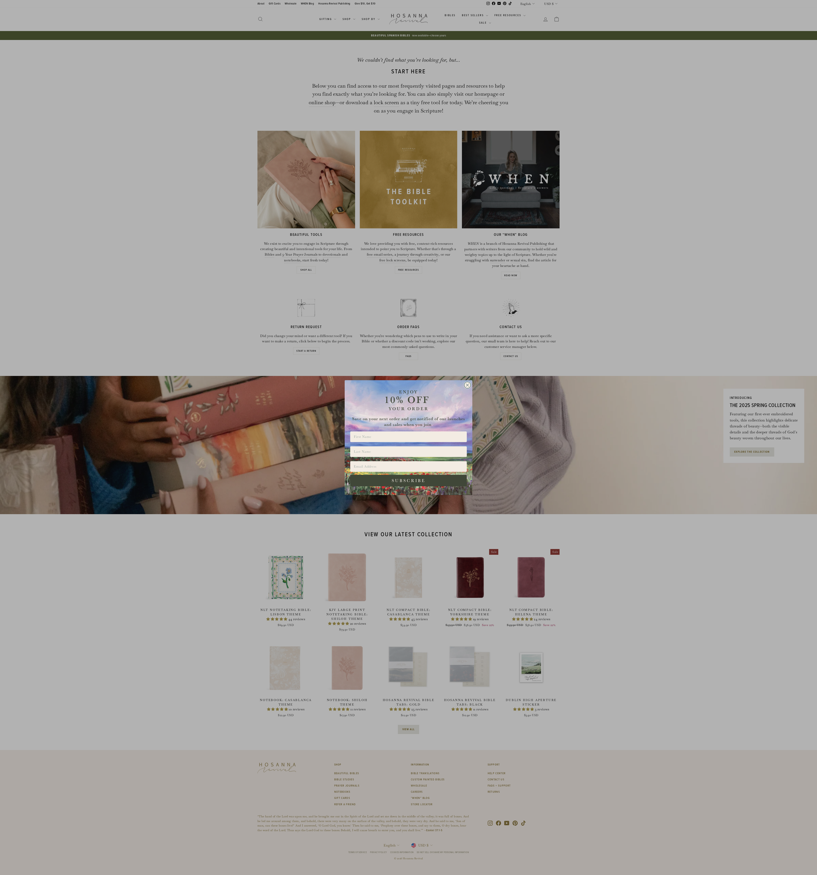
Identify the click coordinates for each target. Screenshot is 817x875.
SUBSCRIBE (409, 480)
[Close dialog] (467, 385)
